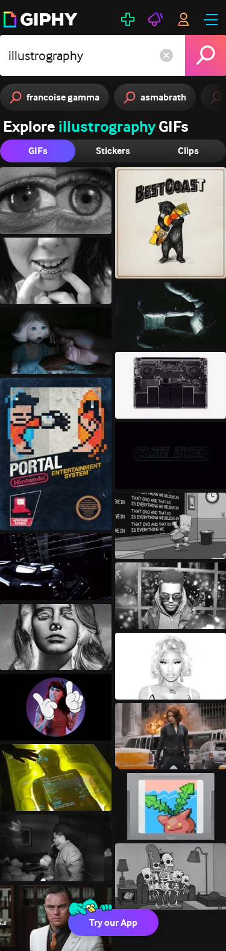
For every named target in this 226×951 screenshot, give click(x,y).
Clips (188, 150)
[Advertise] (155, 19)
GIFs (38, 150)
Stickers (113, 150)
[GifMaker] (127, 19)
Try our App (113, 922)
